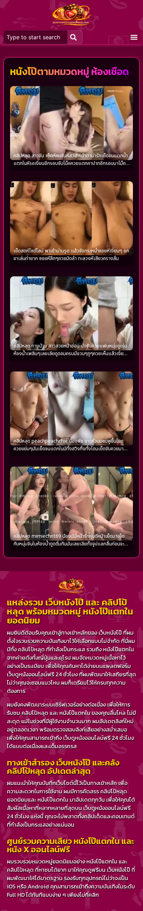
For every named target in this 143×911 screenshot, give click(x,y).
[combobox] (35, 37)
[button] (134, 37)
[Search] (75, 37)
